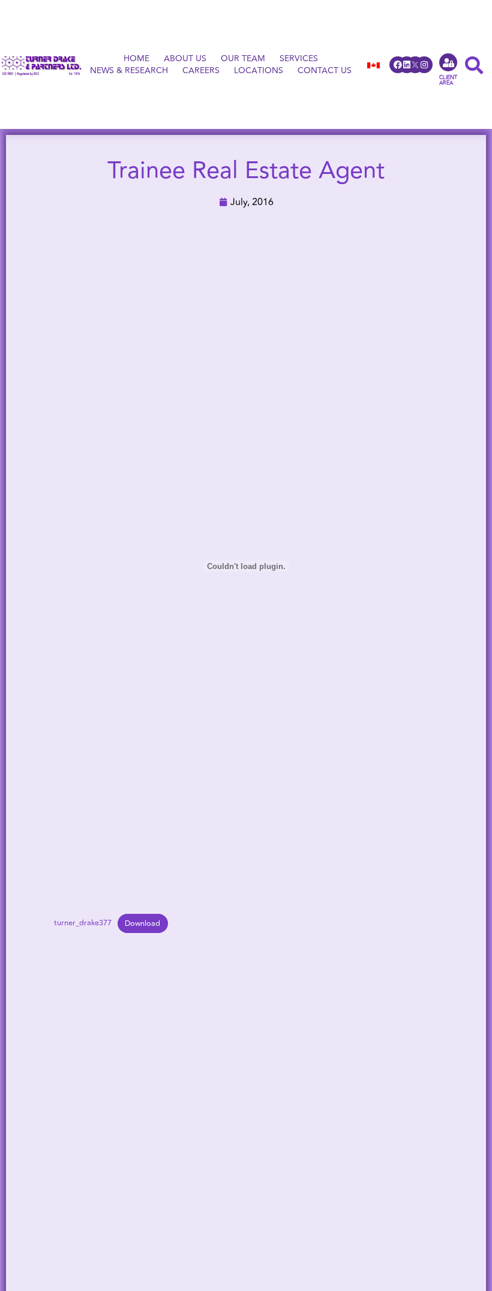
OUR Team (243, 59)
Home (136, 59)
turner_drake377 (83, 923)
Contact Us (325, 71)
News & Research (129, 71)
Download (142, 923)
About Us (185, 59)
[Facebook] (397, 64)
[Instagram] (424, 64)
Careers (201, 71)
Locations (258, 71)
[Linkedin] (406, 64)
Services (299, 59)
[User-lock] (448, 62)
